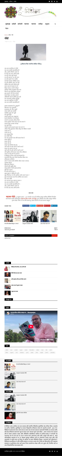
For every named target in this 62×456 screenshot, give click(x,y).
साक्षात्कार (22, 352)
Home (6, 35)
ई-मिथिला (22, 451)
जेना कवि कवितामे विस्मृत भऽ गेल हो (11, 223)
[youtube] (56, 1)
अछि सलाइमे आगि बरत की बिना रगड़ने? (18, 279)
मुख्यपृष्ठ (6, 1)
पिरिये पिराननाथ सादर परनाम (16, 273)
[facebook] (49, 1)
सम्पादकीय (52, 352)
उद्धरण (27, 352)
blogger (54, 235)
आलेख (26, 350)
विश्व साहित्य (32, 350)
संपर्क (15, 1)
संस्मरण (46, 352)
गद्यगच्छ (33, 24)
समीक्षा (40, 24)
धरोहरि (14, 24)
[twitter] (54, 1)
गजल (42, 350)
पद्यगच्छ (26, 24)
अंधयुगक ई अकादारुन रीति (28, 223)
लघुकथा (11, 352)
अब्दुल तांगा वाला (14, 291)
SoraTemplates (17, 454)
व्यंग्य (17, 352)
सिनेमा (7, 352)
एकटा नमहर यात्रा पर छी (45, 223)
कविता (9, 35)
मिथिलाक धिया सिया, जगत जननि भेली (18, 267)
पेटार (6, 28)
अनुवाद (47, 24)
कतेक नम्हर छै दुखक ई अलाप (17, 285)
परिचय (10, 1)
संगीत (37, 352)
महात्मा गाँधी (10, 197)
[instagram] (51, 1)
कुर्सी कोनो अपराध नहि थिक (21, 412)
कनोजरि (20, 24)
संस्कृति (41, 352)
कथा (11, 350)
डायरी (51, 350)
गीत (46, 350)
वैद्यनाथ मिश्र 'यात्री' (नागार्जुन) (29, 199)
